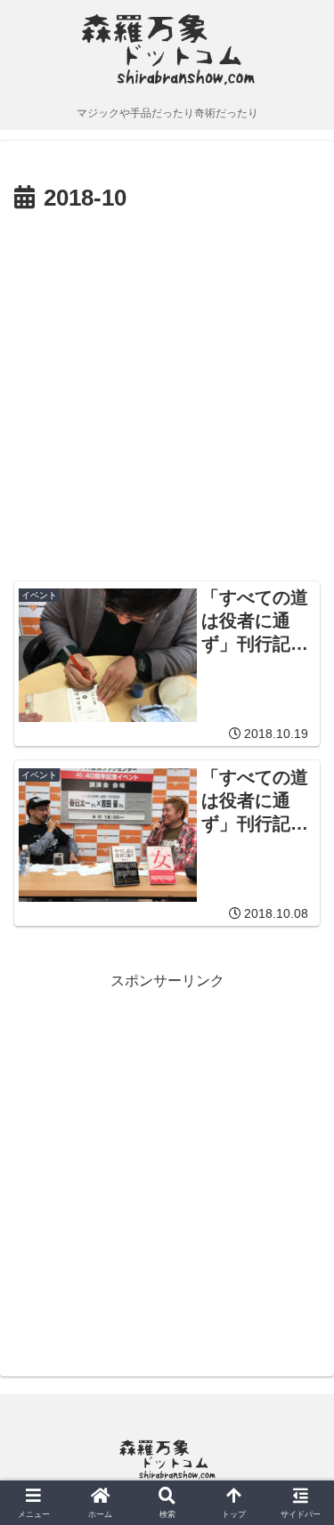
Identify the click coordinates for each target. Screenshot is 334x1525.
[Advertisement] (167, 395)
